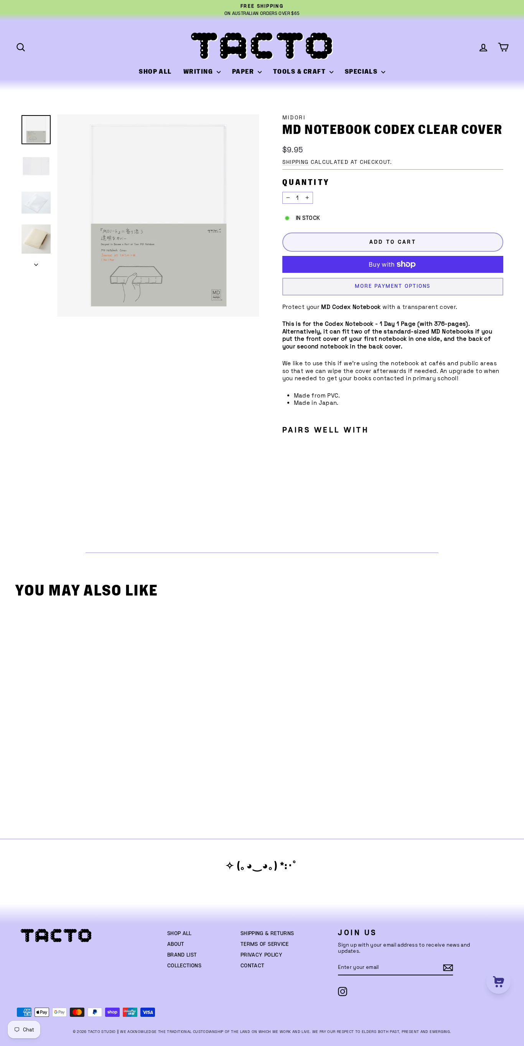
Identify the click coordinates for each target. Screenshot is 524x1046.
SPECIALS (362, 71)
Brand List (182, 955)
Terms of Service (265, 944)
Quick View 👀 (79, 726)
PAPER (244, 71)
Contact (253, 965)
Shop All (179, 933)
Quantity (306, 182)
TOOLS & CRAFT (300, 71)
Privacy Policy (261, 955)
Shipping (295, 162)
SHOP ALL (155, 71)
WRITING (199, 71)
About (176, 944)
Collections (184, 965)
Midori (294, 117)
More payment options (392, 286)
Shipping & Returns (267, 933)
